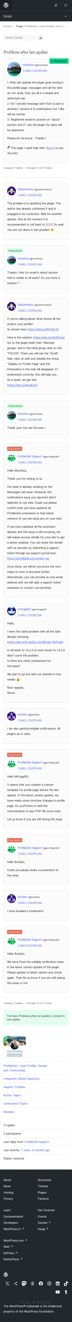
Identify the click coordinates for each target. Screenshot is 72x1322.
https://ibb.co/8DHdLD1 (43, 329)
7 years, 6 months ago (30, 945)
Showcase (44, 1180)
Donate (44, 1222)
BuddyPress (13, 1259)
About (7, 1180)
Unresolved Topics (15, 1103)
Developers (10, 1222)
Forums (7, 15)
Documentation (13, 1216)
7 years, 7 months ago (35, 70)
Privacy (8, 1198)
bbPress (10, 1253)
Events (42, 1216)
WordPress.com (15, 1240)
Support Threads (14, 1087)
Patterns (43, 1198)
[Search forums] (40, 37)
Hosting (8, 1192)
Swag (43, 1229)
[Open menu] (66, 5)
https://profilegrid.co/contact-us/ (28, 558)
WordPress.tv (13, 1229)
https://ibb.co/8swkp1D (22, 385)
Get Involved (46, 1210)
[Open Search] (56, 5)
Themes (43, 1186)
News (7, 1186)
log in (50, 148)
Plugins (42, 1192)
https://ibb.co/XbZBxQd (49, 337)
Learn (7, 1210)
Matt (8, 1246)
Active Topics (12, 1095)
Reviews (8, 1112)
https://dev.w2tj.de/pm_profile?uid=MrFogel (35, 642)
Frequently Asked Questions (21, 1078)
